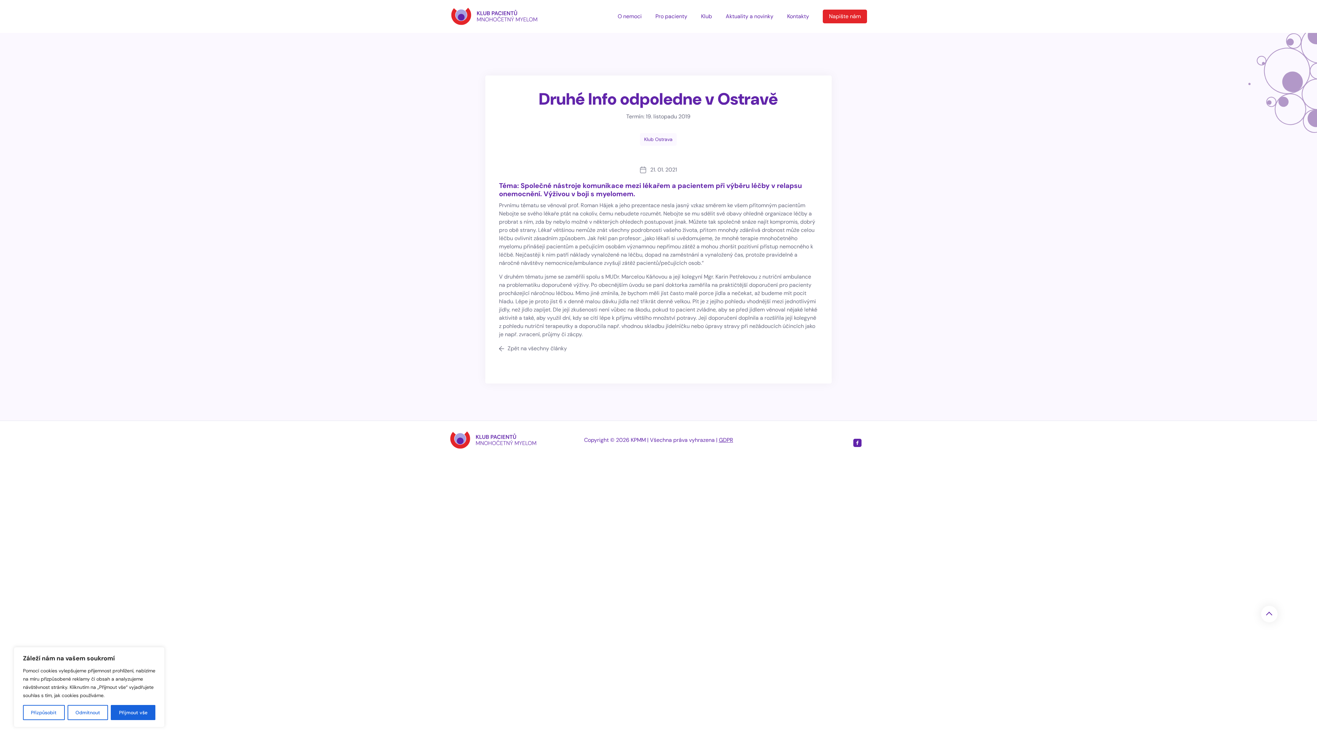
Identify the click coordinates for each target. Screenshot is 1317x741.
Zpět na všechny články (537, 348)
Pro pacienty (671, 16)
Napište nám (845, 16)
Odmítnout (87, 712)
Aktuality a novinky (749, 16)
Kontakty (798, 16)
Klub (706, 16)
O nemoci (630, 16)
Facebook (857, 443)
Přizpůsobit (44, 712)
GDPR (726, 440)
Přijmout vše (133, 712)
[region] (89, 687)
